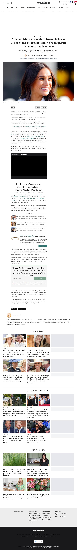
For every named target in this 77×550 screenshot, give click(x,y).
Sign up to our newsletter (60, 516)
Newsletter (44, 107)
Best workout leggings (46, 517)
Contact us (38, 534)
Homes (22, 7)
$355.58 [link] (32, 236)
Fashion (11, 7)
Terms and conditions (47, 534)
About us (19, 534)
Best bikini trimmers (46, 513)
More (67, 7)
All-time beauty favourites (34, 513)
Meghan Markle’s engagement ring (35, 136)
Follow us (38, 107)
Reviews (61, 7)
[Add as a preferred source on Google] (38, 541)
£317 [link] (28, 236)
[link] (15, 239)
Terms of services (26, 281)
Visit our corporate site (55, 546)
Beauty (17, 7)
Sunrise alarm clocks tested (34, 515)
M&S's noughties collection (56, 10)
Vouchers (31, 522)
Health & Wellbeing (31, 7)
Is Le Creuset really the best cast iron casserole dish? (35, 518)
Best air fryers (45, 515)
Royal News (45, 7)
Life (39, 7)
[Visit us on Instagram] (74, 2)
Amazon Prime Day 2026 (13, 10)
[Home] (7, 7)
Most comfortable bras (46, 519)
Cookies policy (24, 537)
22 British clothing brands (34, 520)
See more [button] (29, 192)
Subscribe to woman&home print (61, 514)
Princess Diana (22, 308)
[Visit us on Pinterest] (76, 2)
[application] (29, 166)
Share (14, 107)
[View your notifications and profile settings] (11, 3)
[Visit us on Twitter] (72, 2)
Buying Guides (53, 7)
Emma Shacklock (32, 55)
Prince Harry (14, 308)
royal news (17, 126)
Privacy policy (56, 534)
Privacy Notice (14, 282)
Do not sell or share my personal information (45, 537)
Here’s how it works (53, 58)
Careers (31, 537)
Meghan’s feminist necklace (27, 138)
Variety (19, 195)
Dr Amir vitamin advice (42, 10)
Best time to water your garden (28, 10)
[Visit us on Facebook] (71, 2)
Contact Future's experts (28, 534)
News (52, 55)
